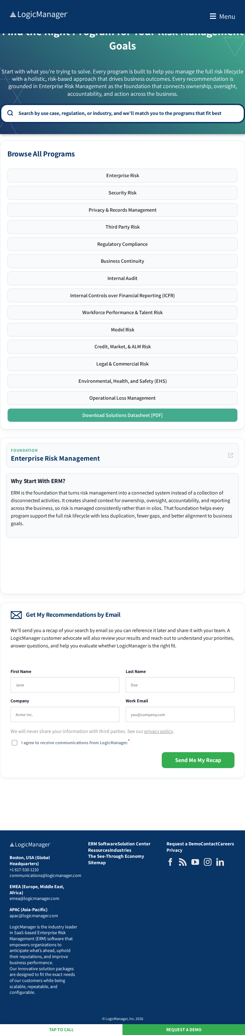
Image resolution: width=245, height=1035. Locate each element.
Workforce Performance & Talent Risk (122, 312)
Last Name (136, 671)
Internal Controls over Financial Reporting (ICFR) (122, 295)
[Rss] (183, 862)
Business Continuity (122, 261)
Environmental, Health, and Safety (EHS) (122, 381)
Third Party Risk (123, 226)
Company (20, 701)
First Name (21, 671)
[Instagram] (208, 862)
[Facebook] (170, 862)
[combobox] (127, 113)
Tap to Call (61, 1029)
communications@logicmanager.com (45, 875)
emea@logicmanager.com (34, 898)
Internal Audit (122, 278)
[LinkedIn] (220, 862)
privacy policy (158, 731)
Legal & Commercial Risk (122, 363)
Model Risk (122, 329)
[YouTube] (195, 862)
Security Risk (122, 192)
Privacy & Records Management (123, 210)
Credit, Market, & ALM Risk (122, 346)
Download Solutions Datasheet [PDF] (122, 415)
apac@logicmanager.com (34, 915)
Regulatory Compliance (122, 244)
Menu (227, 16)
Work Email (137, 701)
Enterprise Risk (122, 175)
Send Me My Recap (198, 760)
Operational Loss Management (122, 398)
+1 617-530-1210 (24, 869)
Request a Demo (184, 1029)
